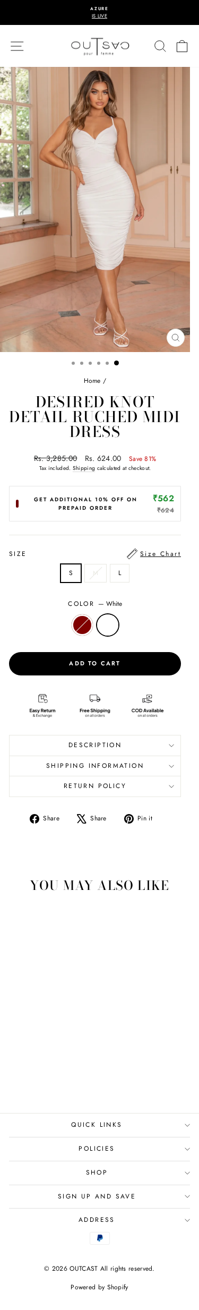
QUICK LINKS (96, 1124)
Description (95, 745)
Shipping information (95, 765)
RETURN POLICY (95, 786)
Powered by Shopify (99, 1287)
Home (92, 381)
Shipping (84, 468)
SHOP (97, 1172)
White (107, 625)
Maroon (82, 625)
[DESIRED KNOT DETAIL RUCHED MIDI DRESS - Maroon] (37, 1076)
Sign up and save (97, 1196)
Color (95, 604)
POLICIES (97, 1148)
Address (97, 1220)
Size (95, 554)
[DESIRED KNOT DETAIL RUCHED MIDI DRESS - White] (50, 1076)
